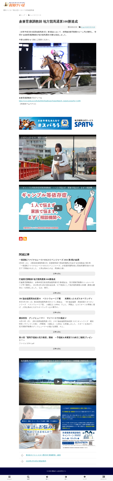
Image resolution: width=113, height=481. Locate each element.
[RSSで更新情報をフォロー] (25, 239)
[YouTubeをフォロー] (21, 239)
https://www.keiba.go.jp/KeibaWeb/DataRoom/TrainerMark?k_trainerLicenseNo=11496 (50, 101)
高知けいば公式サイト (59, 471)
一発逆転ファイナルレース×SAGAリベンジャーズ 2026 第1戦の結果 (49, 260)
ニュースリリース (88, 27)
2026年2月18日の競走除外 (36, 461)
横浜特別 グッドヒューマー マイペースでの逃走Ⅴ (44, 318)
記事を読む (57, 273)
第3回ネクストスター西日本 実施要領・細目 (43, 455)
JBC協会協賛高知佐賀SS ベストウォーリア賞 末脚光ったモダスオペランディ (55, 298)
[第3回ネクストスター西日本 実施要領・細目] (47, 477)
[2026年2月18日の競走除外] (65, 477)
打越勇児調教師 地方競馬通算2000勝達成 (37, 279)
